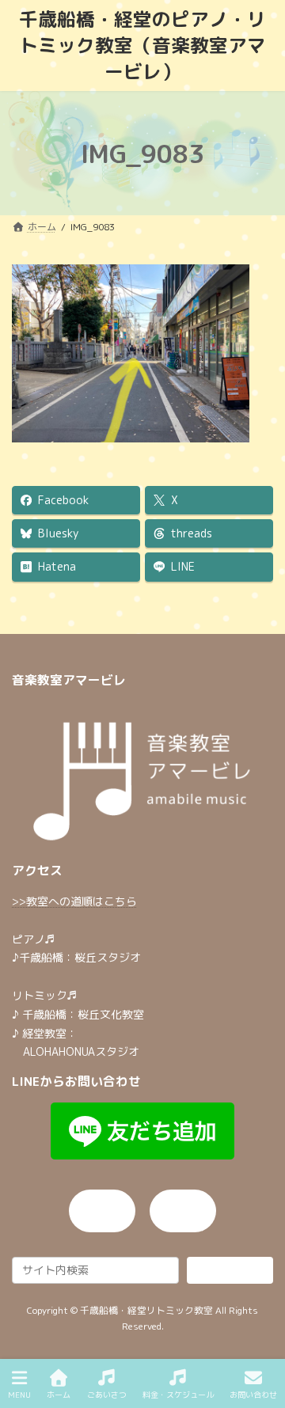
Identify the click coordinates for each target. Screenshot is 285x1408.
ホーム (58, 1394)
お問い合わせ (253, 1394)
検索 (230, 1269)
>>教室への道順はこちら (74, 900)
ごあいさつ (107, 1394)
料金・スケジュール (178, 1394)
